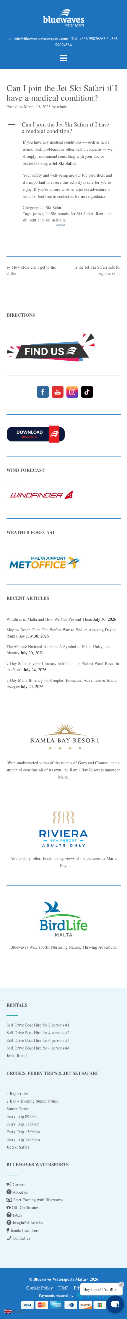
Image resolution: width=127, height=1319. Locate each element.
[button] (115, 1304)
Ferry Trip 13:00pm (23, 1131)
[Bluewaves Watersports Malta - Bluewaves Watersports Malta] (63, 18)
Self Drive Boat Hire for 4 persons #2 (37, 1032)
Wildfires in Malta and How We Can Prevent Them (49, 619)
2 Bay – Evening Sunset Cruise (32, 1101)
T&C (63, 1287)
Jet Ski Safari (17, 1147)
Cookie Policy (39, 1287)
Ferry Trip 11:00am (23, 1124)
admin (62, 106)
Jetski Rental (16, 1055)
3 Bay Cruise (17, 1093)
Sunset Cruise (17, 1108)
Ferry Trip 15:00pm (23, 1139)
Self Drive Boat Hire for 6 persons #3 (37, 1040)
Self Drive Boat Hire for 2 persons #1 (37, 1025)
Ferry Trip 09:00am (23, 1116)
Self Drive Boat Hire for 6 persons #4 (37, 1048)
